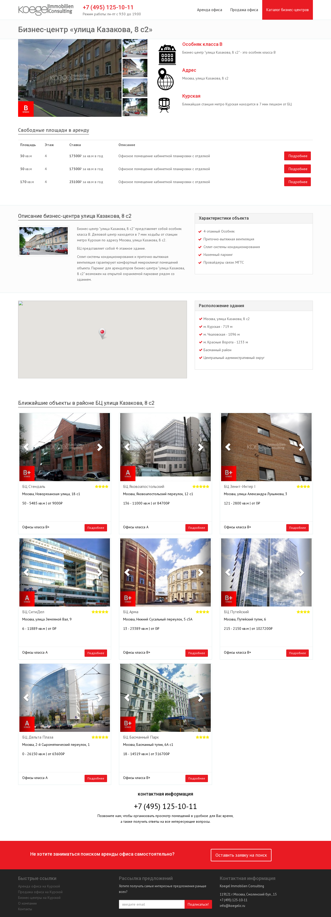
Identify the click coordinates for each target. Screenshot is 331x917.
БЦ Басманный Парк (141, 737)
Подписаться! (198, 904)
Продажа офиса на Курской (40, 892)
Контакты (25, 909)
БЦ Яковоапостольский (143, 486)
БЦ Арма (130, 612)
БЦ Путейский (236, 612)
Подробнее (298, 156)
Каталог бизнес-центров (287, 9)
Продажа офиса (244, 9)
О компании (27, 903)
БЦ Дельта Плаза (37, 737)
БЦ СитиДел (33, 612)
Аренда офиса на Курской (39, 886)
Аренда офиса (209, 9)
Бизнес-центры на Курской (39, 897)
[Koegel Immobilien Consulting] (46, 10)
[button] (26, 447)
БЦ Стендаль (33, 486)
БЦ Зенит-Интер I (239, 486)
